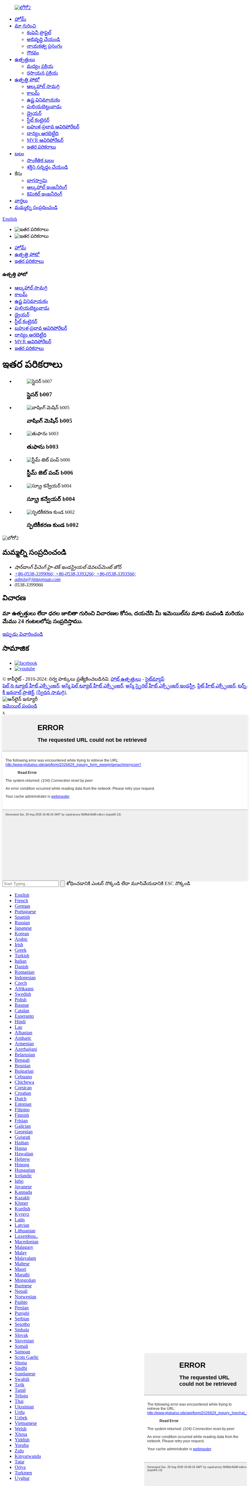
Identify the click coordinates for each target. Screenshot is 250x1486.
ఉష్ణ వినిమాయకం (43, 99)
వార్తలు (21, 200)
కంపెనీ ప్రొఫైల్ (39, 32)
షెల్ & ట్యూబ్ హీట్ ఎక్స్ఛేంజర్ (30, 685)
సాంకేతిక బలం (40, 160)
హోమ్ (20, 19)
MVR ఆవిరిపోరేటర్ (45, 140)
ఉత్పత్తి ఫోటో (27, 79)
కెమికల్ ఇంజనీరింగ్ (44, 194)
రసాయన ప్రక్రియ (42, 72)
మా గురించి (25, 25)
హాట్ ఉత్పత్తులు (126, 679)
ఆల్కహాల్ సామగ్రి (43, 86)
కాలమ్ (33, 93)
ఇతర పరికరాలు (41, 146)
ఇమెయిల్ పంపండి (19, 705)
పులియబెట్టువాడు (44, 106)
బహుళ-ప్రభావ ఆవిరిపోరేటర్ (53, 126)
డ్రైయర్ (34, 113)
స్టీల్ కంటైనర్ (38, 120)
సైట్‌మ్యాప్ (154, 679)
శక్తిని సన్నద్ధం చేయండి (47, 167)
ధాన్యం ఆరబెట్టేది (43, 133)
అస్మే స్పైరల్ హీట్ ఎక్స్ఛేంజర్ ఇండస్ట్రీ (160, 685)
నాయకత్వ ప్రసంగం (44, 46)
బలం (19, 153)
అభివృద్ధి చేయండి (43, 39)
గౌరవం (33, 52)
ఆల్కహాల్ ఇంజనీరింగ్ (47, 187)
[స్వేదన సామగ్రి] (51, 692)
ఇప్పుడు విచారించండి (22, 634)
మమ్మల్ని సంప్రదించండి (36, 207)
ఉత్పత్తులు (25, 59)
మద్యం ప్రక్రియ (40, 66)
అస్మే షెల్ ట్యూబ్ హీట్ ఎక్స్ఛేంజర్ (92, 685)
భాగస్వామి (37, 180)
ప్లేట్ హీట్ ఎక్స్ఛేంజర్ (216, 685)
